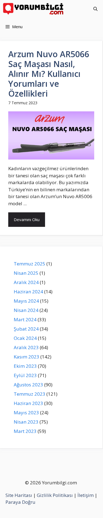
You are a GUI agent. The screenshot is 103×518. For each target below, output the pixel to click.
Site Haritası (18, 495)
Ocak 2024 (25, 338)
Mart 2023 (25, 431)
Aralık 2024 (26, 282)
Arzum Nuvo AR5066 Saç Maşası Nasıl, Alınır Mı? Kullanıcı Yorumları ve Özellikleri (48, 73)
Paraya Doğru (20, 502)
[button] (95, 9)
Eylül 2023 (25, 375)
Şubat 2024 (26, 329)
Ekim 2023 (25, 366)
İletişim (85, 495)
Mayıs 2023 (26, 412)
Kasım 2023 (26, 357)
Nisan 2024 (26, 310)
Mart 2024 (25, 319)
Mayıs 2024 (26, 301)
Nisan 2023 (26, 422)
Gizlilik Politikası (55, 495)
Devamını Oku (27, 219)
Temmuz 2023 (29, 394)
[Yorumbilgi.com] (34, 9)
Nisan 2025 (26, 273)
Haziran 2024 (28, 291)
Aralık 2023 (26, 347)
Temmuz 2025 (29, 264)
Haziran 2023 (28, 403)
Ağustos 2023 (28, 384)
